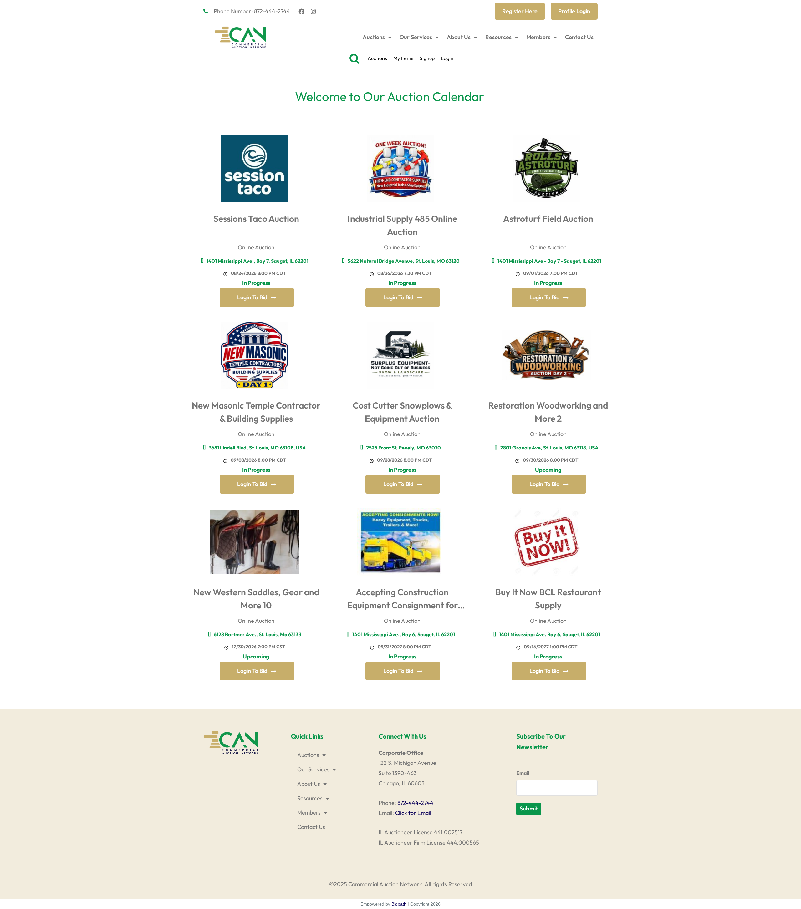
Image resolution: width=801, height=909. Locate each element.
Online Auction (256, 247)
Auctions (374, 37)
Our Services (416, 37)
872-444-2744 (415, 802)
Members (538, 37)
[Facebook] (302, 11)
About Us (459, 37)
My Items (403, 58)
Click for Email (413, 812)
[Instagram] (313, 11)
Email (522, 773)
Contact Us (579, 37)
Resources (498, 37)
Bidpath (398, 903)
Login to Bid (252, 297)
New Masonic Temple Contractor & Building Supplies (256, 412)
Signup (427, 58)
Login (447, 58)
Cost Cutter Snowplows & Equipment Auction (402, 412)
